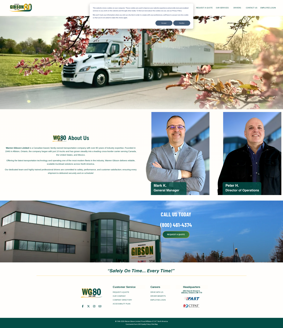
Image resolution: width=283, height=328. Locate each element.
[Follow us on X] (88, 306)
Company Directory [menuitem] (122, 300)
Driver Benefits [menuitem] (158, 296)
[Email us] (100, 306)
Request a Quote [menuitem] (121, 292)
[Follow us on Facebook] (82, 306)
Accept (163, 23)
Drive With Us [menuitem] (156, 292)
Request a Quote (176, 234)
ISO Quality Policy (145, 324)
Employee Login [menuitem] (158, 300)
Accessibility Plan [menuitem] (121, 304)
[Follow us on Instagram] (94, 306)
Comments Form (132, 324)
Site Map (155, 324)
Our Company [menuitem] (119, 296)
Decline (181, 23)
